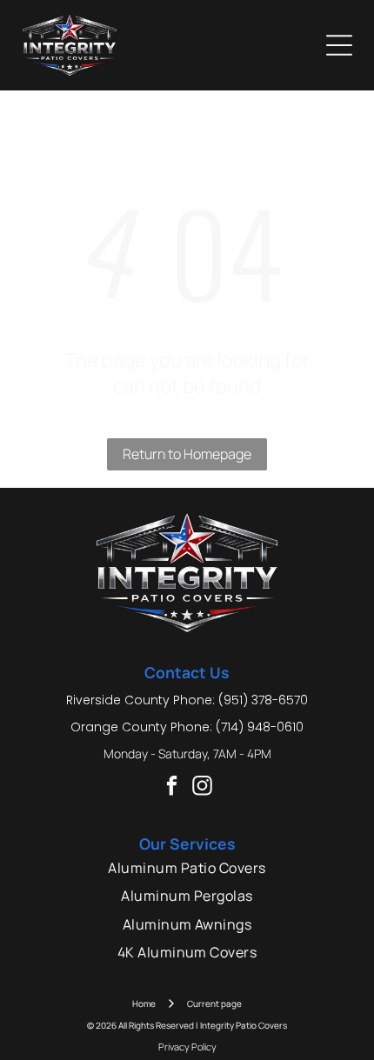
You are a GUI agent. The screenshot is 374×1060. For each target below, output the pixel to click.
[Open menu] (339, 45)
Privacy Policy (187, 1046)
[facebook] (172, 787)
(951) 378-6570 (263, 700)
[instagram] (202, 787)
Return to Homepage (187, 453)
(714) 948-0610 (260, 727)
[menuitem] (187, 868)
